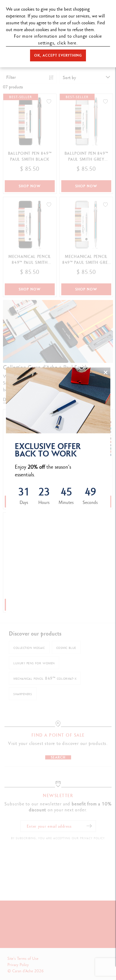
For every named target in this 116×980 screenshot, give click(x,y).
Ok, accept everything (58, 55)
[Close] (105, 372)
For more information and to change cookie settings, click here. (58, 39)
